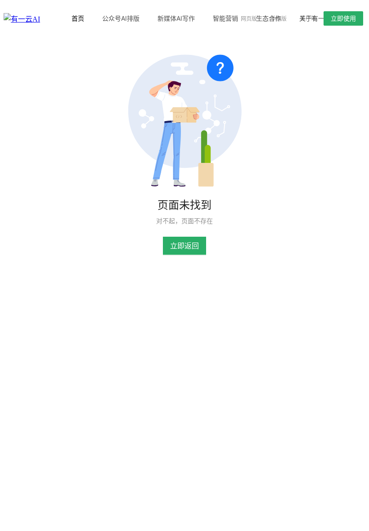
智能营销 (225, 18)
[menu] (143, 18)
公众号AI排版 (121, 18)
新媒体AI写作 (176, 18)
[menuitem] (78, 18)
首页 (78, 18)
